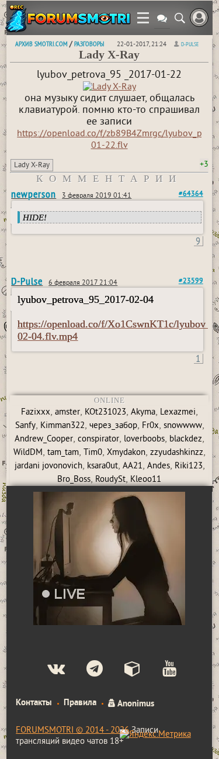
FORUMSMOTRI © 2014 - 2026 (72, 730)
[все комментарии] (162, 20)
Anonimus (135, 703)
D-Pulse (190, 44)
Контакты (34, 703)
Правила (80, 703)
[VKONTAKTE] (46, 670)
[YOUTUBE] (159, 670)
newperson (33, 194)
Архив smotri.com (41, 43)
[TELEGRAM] (85, 670)
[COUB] (123, 670)
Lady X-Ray (32, 165)
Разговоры (89, 43)
